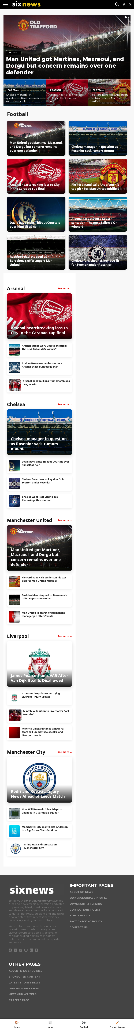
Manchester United (29, 520)
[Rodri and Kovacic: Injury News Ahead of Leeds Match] (39, 801)
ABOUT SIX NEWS (81, 892)
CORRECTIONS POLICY (85, 909)
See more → (65, 288)
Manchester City (26, 752)
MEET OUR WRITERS (22, 994)
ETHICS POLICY (80, 915)
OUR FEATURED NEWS (24, 988)
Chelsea (16, 404)
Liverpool (18, 636)
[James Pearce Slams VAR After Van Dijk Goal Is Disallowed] (39, 685)
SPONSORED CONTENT (24, 976)
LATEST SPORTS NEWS (24, 982)
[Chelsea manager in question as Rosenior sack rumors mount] (39, 453)
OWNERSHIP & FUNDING (86, 903)
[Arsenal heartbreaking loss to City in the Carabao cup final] (39, 337)
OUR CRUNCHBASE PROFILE (88, 897)
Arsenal (16, 288)
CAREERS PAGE (19, 1000)
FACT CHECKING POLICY (86, 921)
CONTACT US (79, 927)
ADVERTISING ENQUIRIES (25, 970)
